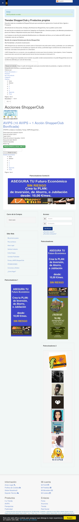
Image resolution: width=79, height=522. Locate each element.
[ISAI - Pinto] (57, 441)
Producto (7, 74)
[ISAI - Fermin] (57, 454)
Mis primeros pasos (13, 238)
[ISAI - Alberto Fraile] (57, 428)
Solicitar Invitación (13, 249)
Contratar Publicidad (13, 257)
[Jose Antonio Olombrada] (21, 310)
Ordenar (7, 79)
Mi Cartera (45, 493)
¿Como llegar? (12, 271)
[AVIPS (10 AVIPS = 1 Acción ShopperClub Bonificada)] (10, 114)
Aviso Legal (11, 245)
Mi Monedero (46, 490)
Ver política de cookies (28, 519)
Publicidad (9, 509)
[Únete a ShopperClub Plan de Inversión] (41, 191)
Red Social (45, 509)
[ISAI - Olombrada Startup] (57, 272)
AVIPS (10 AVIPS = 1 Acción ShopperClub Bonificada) (33, 124)
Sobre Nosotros (11, 490)
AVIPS (7, 503)
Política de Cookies (12, 487)
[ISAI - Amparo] (57, 415)
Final (10, 94)
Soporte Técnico (11, 493)
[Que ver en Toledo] (57, 318)
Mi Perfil (44, 485)
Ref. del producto (9, 75)
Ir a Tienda (9, 501)
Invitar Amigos (12, 253)
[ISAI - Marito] (57, 376)
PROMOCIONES (12, 264)
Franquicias (9, 506)
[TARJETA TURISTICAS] (57, 361)
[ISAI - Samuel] (57, 389)
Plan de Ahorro (12, 242)
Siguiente (11, 92)
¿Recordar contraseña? (49, 234)
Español (60, 1)
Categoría (7, 77)
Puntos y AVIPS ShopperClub (16, 260)
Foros (43, 501)
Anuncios (44, 503)
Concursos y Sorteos (13, 268)
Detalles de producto (9, 155)
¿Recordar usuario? (48, 232)
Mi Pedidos (45, 487)
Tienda (43, 506)
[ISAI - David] (57, 402)
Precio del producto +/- (11, 72)
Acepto (69, 517)
